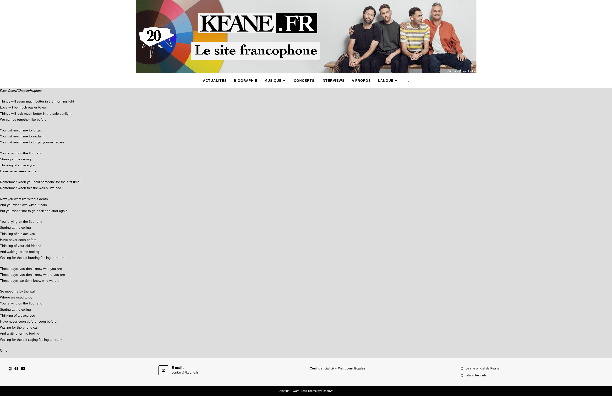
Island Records (476, 375)
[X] (10, 368)
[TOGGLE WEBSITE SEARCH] (407, 80)
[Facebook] (16, 368)
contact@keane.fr (185, 372)
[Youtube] (23, 368)
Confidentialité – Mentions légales (338, 368)
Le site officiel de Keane (482, 368)
